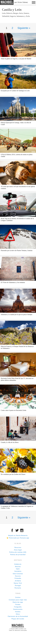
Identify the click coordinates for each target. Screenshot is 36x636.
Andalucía (17, 564)
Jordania (18, 580)
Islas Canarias (18, 573)
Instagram (21, 530)
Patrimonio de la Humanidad (18, 616)
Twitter (17, 530)
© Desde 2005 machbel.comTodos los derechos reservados (18, 629)
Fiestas (17, 604)
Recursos (17, 547)
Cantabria (17, 571)
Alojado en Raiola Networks (18, 535)
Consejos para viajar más (18, 600)
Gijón (18, 569)
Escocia (18, 576)
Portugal (18, 585)
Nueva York (18, 583)
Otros (18, 614)
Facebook (12, 530)
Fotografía (18, 607)
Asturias (18, 566)
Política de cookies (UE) (17, 552)
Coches (17, 597)
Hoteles (17, 611)
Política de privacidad (18, 554)
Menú (33, 2)
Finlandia (18, 578)
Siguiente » (24, 28)
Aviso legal (18, 550)
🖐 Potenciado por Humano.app (18, 538)
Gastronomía (17, 609)
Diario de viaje (18, 602)
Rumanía (18, 588)
